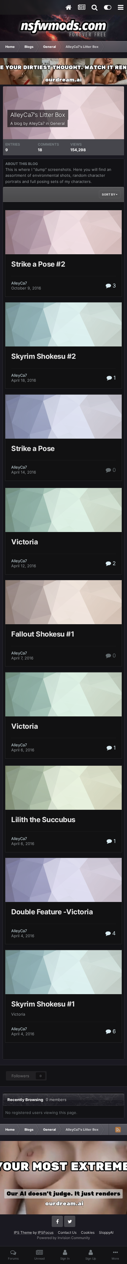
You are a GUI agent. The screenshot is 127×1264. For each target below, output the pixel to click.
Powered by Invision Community (63, 1238)
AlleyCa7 (37, 123)
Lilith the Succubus (43, 819)
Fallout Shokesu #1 (42, 634)
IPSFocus (45, 1232)
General (57, 123)
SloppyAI (106, 1232)
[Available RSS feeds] (118, 1129)
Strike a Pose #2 (38, 264)
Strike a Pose (33, 448)
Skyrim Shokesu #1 (43, 1004)
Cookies (88, 1232)
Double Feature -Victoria (52, 912)
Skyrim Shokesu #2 (43, 356)
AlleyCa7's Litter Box (37, 114)
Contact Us (67, 1232)
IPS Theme (23, 1232)
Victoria (24, 542)
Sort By (109, 194)
